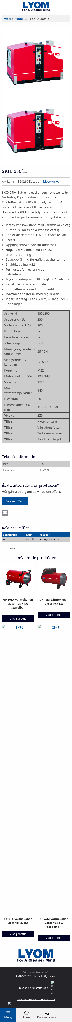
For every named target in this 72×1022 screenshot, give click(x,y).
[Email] (5, 513)
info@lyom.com (47, 976)
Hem (7, 19)
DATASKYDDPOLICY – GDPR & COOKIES (36, 999)
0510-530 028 (23, 976)
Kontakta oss (46, 1017)
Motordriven (52, 181)
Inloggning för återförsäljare (34, 987)
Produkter (21, 19)
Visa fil (30, 539)
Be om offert (15, 501)
